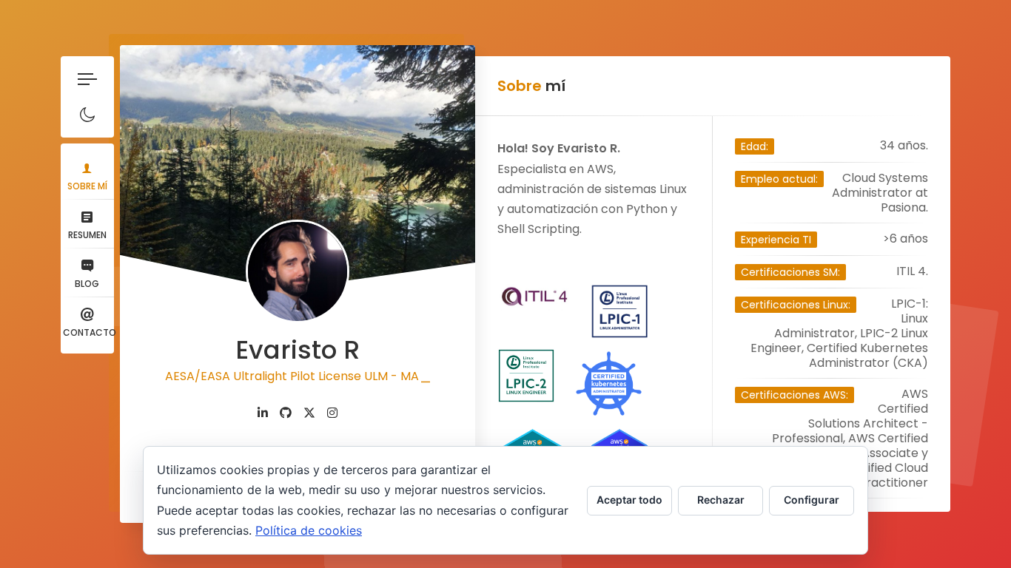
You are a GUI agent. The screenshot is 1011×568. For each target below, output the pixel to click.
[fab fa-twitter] (309, 413)
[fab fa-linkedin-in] (263, 413)
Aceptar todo (629, 499)
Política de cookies (308, 530)
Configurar (811, 499)
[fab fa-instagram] (332, 413)
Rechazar (721, 499)
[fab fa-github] (286, 413)
